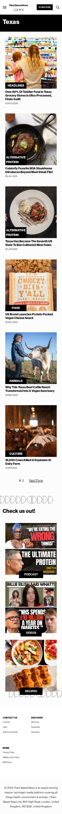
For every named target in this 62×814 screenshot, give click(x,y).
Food (16, 308)
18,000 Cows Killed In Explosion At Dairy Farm (28, 462)
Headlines (16, 85)
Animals (16, 381)
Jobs (5, 727)
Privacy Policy (8, 752)
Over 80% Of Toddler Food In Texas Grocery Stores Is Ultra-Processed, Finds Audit (28, 95)
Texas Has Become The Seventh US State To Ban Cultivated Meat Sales (28, 243)
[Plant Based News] (5, 7)
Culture (15, 454)
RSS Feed (7, 762)
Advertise (35, 732)
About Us (35, 722)
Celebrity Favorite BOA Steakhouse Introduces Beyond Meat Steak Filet (29, 170)
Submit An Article (10, 732)
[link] (18, 9)
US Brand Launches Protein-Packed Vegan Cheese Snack (29, 316)
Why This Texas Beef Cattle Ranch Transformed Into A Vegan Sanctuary (30, 389)
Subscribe (45, 7)
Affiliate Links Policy (11, 757)
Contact (6, 722)
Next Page (36, 480)
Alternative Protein (16, 160)
